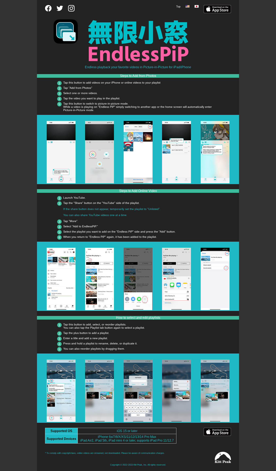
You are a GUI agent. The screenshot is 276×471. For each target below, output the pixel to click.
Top (178, 6)
